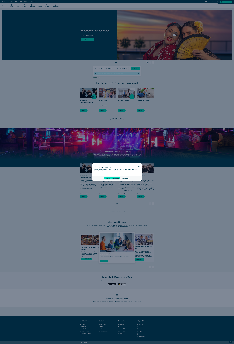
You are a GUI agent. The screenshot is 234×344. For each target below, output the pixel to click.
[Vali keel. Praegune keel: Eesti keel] (139, 167)
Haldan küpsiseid (125, 178)
